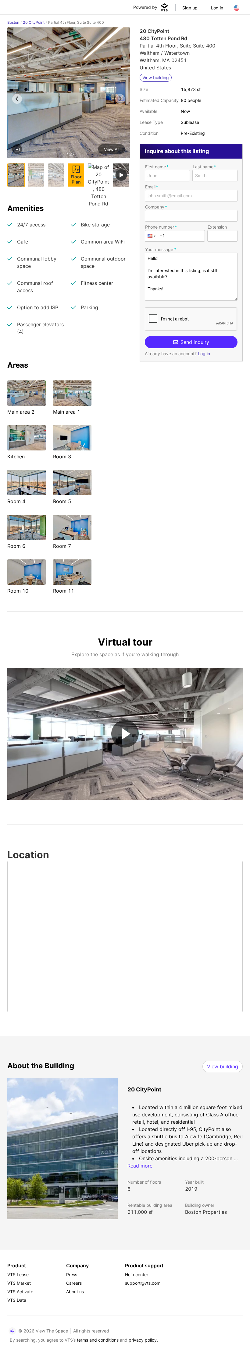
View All (111, 149)
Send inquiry (194, 342)
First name (155, 166)
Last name (203, 166)
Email (150, 186)
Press (71, 1274)
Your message (159, 249)
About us (75, 1291)
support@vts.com (142, 1283)
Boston (13, 22)
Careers (74, 1283)
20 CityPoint (34, 22)
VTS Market (19, 1283)
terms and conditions (98, 1340)
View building (222, 1066)
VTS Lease (18, 1274)
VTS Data (16, 1300)
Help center (136, 1274)
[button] (68, 93)
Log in (217, 7)
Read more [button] (139, 1166)
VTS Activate (20, 1291)
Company (154, 206)
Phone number (159, 226)
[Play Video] (125, 734)
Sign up (190, 7)
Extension (217, 226)
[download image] (17, 149)
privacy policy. (143, 1340)
